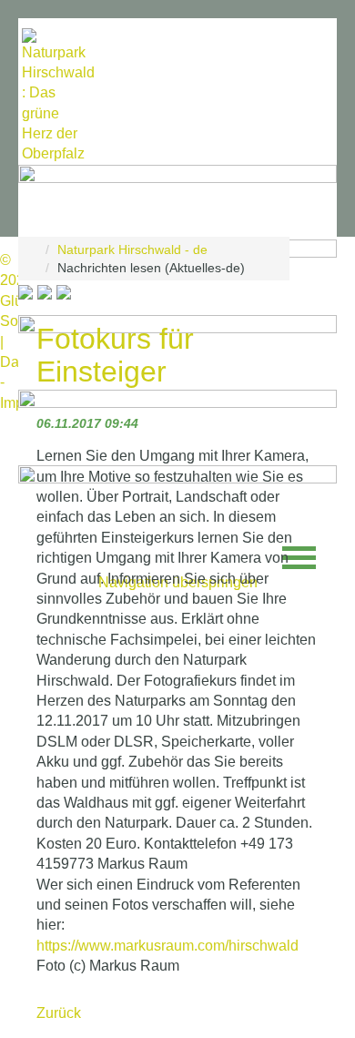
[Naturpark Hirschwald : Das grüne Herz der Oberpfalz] (58, 96)
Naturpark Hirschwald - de (132, 249)
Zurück (58, 1013)
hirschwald (167, 945)
